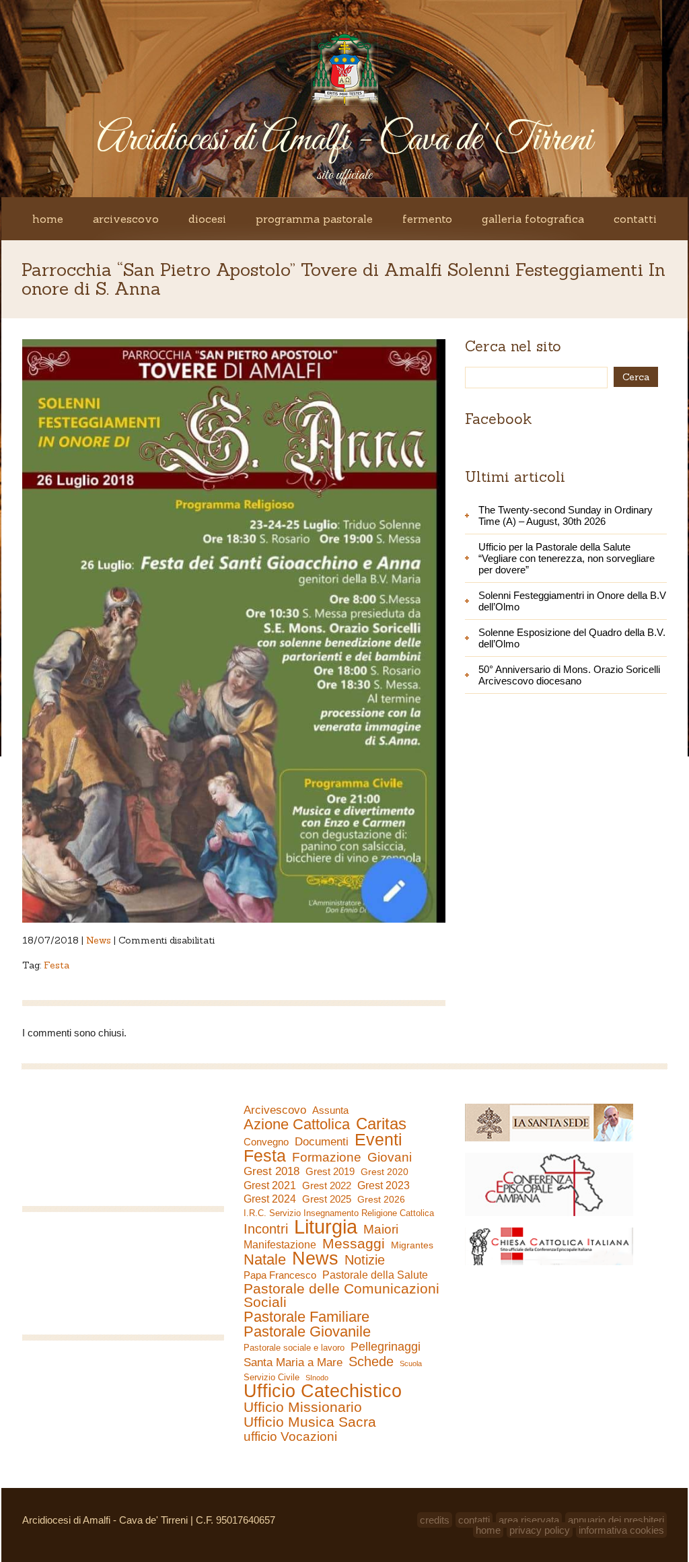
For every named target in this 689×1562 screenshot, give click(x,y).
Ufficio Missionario (303, 1407)
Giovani (389, 1157)
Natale (265, 1260)
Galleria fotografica (533, 218)
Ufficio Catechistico (323, 1391)
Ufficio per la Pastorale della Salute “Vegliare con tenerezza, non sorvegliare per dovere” (566, 558)
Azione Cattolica (297, 1124)
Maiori (380, 1229)
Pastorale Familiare (306, 1317)
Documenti (322, 1141)
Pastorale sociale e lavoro (294, 1348)
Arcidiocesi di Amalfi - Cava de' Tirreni (344, 140)
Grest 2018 (271, 1171)
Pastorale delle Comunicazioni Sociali (341, 1295)
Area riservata (529, 1520)
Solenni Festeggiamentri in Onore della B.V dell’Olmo (572, 601)
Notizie (364, 1260)
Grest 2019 (330, 1171)
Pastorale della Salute (375, 1275)
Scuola (411, 1363)
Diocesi (207, 218)
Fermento (427, 218)
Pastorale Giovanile (307, 1332)
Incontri (266, 1229)
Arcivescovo (126, 218)
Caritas (381, 1124)
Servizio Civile (271, 1377)
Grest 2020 (384, 1171)
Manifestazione (280, 1244)
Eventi (378, 1139)
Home (47, 218)
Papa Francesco (280, 1275)
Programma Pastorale (314, 218)
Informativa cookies (621, 1530)
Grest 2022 (326, 1185)
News (98, 940)
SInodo (316, 1378)
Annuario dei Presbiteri (616, 1520)
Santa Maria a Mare (293, 1362)
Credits (434, 1520)
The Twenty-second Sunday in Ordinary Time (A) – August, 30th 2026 (565, 515)
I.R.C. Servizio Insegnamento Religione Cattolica (339, 1213)
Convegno (266, 1142)
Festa (56, 965)
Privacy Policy (539, 1530)
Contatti (635, 218)
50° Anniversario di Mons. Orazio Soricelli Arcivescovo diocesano (569, 675)
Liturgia (325, 1227)
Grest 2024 (270, 1199)
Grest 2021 (270, 1185)
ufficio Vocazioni (290, 1437)
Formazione (326, 1157)
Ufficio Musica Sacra (310, 1422)
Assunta (330, 1110)
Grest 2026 (381, 1199)
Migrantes (412, 1245)
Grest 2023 (383, 1185)
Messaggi (353, 1243)
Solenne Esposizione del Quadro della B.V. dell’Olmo (571, 638)
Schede (371, 1361)
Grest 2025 (326, 1199)
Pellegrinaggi (386, 1346)
